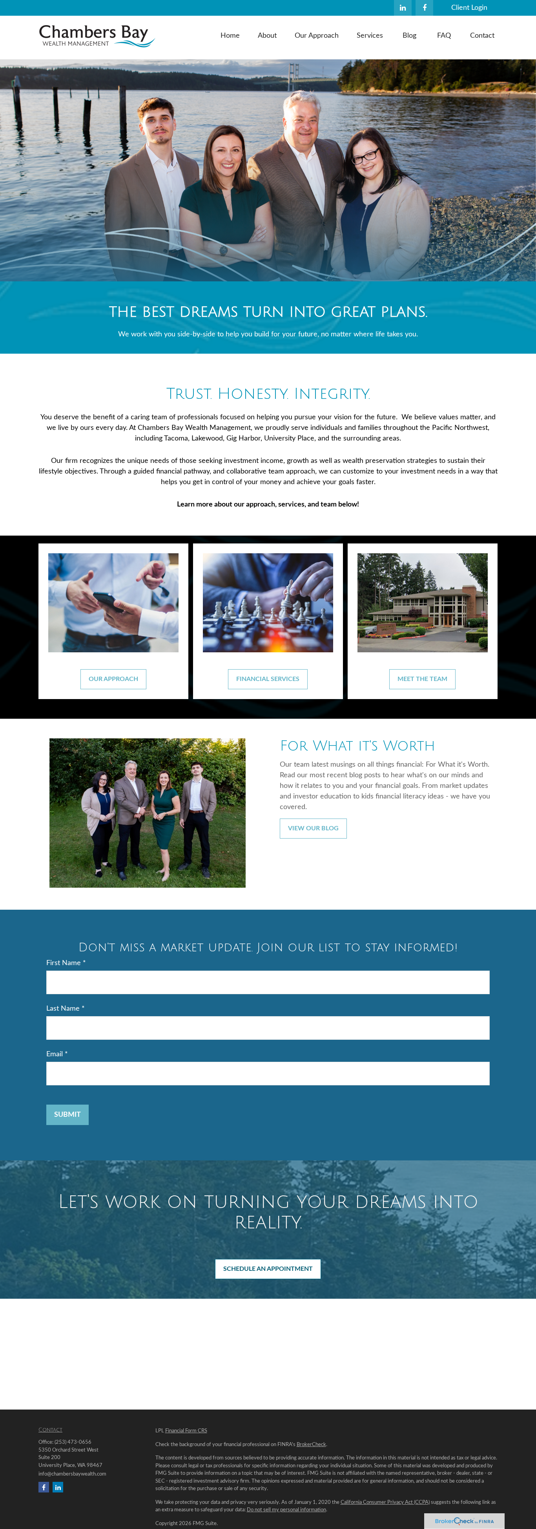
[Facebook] (424, 8)
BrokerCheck (311, 1444)
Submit (67, 1114)
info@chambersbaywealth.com (72, 1474)
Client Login (469, 7)
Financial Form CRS (186, 1431)
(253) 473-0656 (73, 1442)
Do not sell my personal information (286, 1509)
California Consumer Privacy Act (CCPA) (385, 1502)
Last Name (63, 1008)
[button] (230, 35)
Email (54, 1054)
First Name (63, 963)
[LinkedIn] (403, 8)
